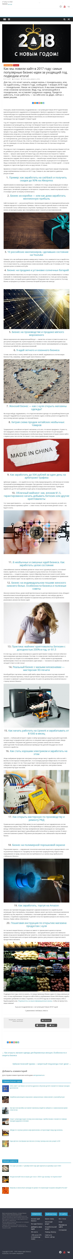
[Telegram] (43, 103)
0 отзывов (17, 79)
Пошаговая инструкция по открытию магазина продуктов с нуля (38, 924)
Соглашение (63, 1230)
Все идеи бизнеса (36, 1224)
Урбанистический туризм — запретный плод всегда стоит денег (42, 1064)
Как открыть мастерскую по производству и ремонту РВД (39, 818)
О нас (60, 1222)
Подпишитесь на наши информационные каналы (35, 1001)
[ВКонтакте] (33, 103)
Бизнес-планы (49, 1219)
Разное (16, 65)
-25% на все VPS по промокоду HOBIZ (36, 1237)
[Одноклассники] (35, 103)
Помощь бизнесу (50, 1232)
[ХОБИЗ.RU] (4, 19)
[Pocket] (39, 103)
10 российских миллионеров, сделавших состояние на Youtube (37, 253)
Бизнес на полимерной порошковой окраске (38, 845)
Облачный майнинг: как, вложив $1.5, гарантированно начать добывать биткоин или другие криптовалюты (36, 495)
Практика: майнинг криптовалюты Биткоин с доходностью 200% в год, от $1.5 (38, 648)
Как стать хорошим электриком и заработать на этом (38, 752)
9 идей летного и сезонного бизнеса (37, 350)
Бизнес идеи (8, 65)
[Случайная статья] (69, 19)
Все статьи (62, 1219)
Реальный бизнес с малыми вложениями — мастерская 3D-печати (38, 668)
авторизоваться (38, 1075)
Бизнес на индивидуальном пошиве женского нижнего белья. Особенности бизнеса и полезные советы (36, 585)
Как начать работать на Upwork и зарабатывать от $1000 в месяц (38, 732)
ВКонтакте (47, 1020)
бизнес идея (26, 79)
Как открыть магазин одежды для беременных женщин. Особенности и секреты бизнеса (34, 1054)
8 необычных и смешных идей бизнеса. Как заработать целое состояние (38, 563)
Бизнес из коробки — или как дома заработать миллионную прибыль (38, 197)
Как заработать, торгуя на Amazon (38, 905)
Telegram (41, 1025)
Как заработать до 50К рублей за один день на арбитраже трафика (38, 476)
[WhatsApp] (41, 103)
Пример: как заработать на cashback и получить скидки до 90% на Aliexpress (38, 179)
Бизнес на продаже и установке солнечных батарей (38, 270)
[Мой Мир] (37, 103)
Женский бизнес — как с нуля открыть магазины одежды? (38, 407)
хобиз (38, 79)
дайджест (33, 79)
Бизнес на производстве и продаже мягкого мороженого (38, 333)
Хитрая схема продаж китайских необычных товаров (37, 423)
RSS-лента (34, 1232)
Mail (53, 1025)
